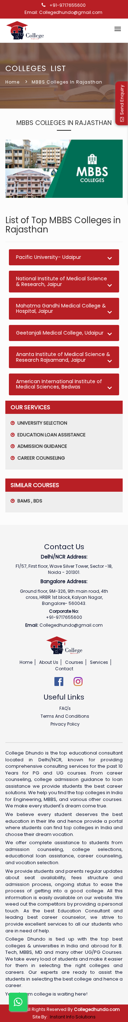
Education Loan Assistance (51, 434)
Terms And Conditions (65, 716)
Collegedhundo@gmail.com (70, 12)
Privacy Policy (65, 724)
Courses (74, 662)
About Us (48, 662)
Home (12, 82)
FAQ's (65, 708)
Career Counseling (40, 458)
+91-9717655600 (67, 5)
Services (99, 662)
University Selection (41, 423)
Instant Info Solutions (73, 1017)
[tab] (64, 257)
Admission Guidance (41, 446)
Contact (64, 669)
